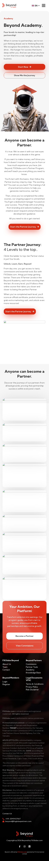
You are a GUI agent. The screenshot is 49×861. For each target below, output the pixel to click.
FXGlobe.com (21, 852)
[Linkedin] (29, 846)
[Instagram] (24, 846)
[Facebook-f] (19, 846)
